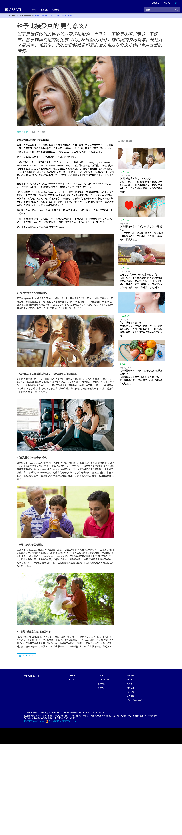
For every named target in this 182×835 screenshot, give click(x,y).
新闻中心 (101, 687)
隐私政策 (130, 692)
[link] (7, 16)
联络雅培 (130, 683)
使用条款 (130, 696)
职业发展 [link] (44, 9)
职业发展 (101, 675)
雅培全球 (130, 687)
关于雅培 (71, 675)
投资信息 (101, 683)
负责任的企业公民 (105, 679)
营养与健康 (22, 132)
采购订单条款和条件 (135, 700)
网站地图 (130, 675)
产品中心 (71, 679)
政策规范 (130, 679)
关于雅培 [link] (55, 9)
